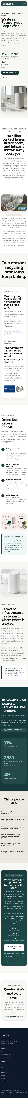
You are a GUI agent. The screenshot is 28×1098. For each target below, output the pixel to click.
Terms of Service (6, 1081)
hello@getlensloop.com (14, 1016)
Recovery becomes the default (15, 658)
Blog (2, 1065)
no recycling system (15, 161)
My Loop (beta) (5, 1057)
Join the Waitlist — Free (10, 72)
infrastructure (9, 326)
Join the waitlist (5, 1054)
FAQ (2, 1067)
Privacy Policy (5, 1078)
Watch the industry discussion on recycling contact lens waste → (13, 332)
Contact (3, 1075)
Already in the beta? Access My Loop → (14, 961)
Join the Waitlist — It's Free (14, 947)
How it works (7, 78)
